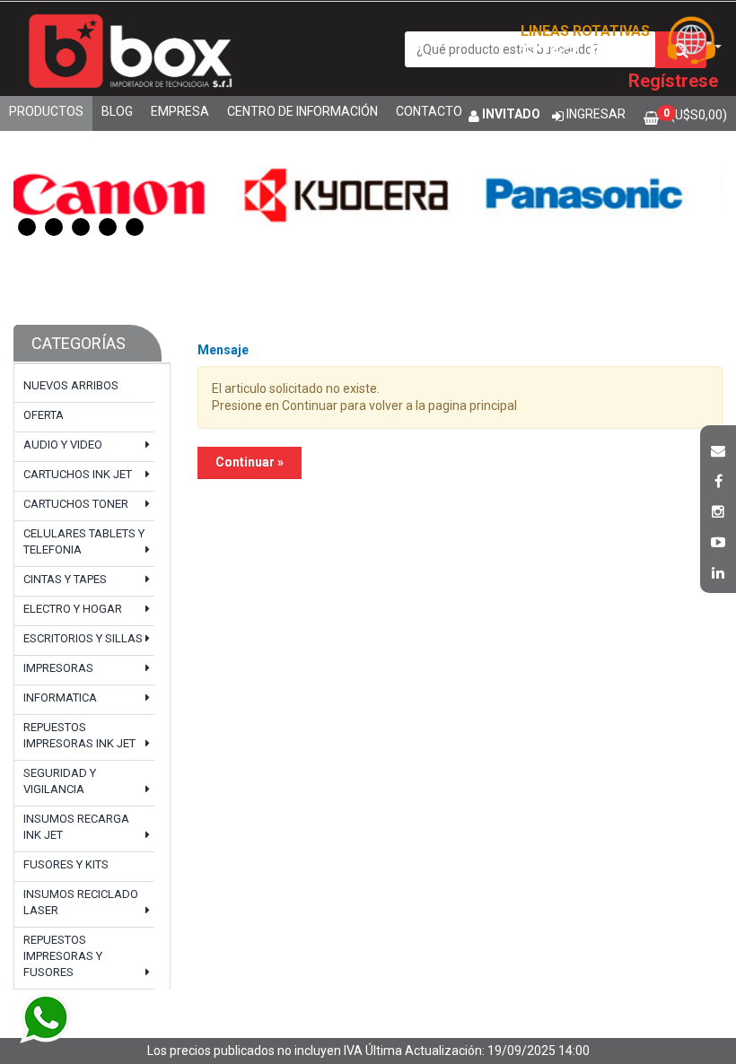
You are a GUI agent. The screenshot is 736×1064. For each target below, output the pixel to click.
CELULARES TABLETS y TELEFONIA (84, 541)
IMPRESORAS (58, 668)
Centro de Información (302, 111)
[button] (718, 448)
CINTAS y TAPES (65, 579)
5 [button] (135, 227)
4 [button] (108, 227)
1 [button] (27, 227)
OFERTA (43, 415)
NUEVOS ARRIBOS (70, 385)
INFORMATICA (60, 697)
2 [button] (54, 227)
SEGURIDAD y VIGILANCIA (59, 781)
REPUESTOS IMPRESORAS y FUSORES (62, 956)
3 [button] (81, 227)
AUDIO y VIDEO (62, 444)
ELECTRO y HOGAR (72, 608)
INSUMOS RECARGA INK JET (76, 827)
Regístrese (673, 81)
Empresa (180, 111)
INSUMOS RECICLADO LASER (80, 902)
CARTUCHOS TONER (75, 503)
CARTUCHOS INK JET (77, 474)
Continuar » (249, 462)
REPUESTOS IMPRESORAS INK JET (79, 735)
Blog (117, 111)
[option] (250, 193)
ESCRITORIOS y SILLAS (83, 638)
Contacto (429, 111)
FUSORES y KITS (66, 864)
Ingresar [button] (596, 114)
